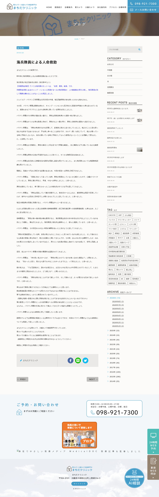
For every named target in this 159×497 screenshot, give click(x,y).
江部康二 (129, 256)
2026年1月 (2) (118, 326)
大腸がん (135, 238)
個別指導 (126, 233)
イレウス (111, 220)
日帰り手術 (125, 247)
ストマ (136, 220)
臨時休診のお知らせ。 (115, 138)
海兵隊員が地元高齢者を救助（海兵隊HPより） (34, 82)
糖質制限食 (122, 265)
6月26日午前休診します (115, 157)
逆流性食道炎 (113, 279)
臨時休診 (111, 274)
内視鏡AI (111, 238)
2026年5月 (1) (118, 312)
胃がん (110, 270)
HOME (49, 7)
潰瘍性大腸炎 (113, 261)
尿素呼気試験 (113, 247)
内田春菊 (135, 233)
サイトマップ (79, 484)
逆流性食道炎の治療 (114, 196)
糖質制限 (111, 265)
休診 (110, 233)
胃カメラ (79, 7)
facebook (70, 360)
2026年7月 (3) (118, 305)
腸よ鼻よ (129, 270)
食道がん (132, 283)
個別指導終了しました (115, 128)
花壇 (119, 274)
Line (78, 360)
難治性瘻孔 (122, 283)
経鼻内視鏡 (133, 265)
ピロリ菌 (132, 224)
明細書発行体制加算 (115, 256)
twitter (85, 360)
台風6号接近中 (112, 187)
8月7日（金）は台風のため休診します (121, 118)
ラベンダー (133, 229)
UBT (120, 215)
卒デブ (120, 238)
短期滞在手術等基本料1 (130, 261)
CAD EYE (111, 215)
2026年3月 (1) (118, 319)
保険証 (117, 233)
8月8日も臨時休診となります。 (118, 108)
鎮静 (127, 279)
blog (22, 48)
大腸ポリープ (124, 242)
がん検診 (128, 215)
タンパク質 (112, 224)
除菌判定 (111, 283)
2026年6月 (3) (118, 308)
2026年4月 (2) (118, 315)
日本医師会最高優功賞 (116, 251)
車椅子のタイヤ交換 (114, 177)
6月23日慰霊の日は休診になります (119, 167)
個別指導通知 (112, 148)
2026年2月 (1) (118, 322)
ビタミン (123, 224)
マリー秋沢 (112, 229)
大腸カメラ (90, 7)
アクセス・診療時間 (117, 7)
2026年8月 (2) (118, 301)
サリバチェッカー (124, 220)
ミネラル (123, 229)
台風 (127, 238)
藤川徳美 (127, 274)
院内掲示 (135, 279)
